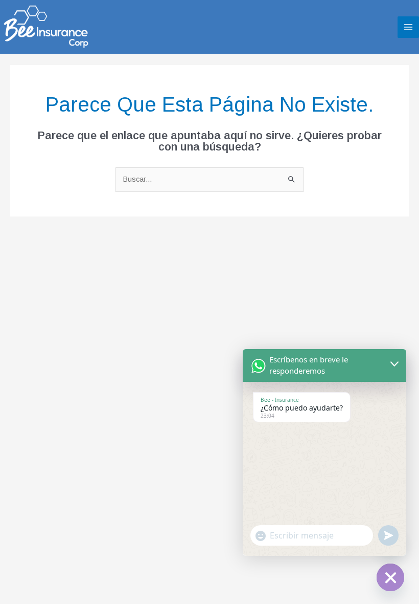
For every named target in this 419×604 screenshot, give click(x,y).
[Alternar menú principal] (408, 27)
